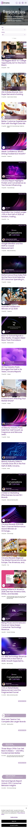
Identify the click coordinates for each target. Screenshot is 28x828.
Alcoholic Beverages (10, 596)
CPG (11, 126)
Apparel (8, 96)
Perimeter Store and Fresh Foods (17, 756)
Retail (8, 127)
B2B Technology (10, 533)
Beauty (12, 96)
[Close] (26, 808)
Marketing (9, 342)
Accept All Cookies (14, 825)
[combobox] (14, 29)
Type (2, 27)
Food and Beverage (15, 126)
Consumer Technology (11, 632)
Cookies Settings (14, 817)
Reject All (14, 821)
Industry (3, 32)
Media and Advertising (11, 250)
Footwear (15, 96)
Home (8, 67)
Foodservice (22, 126)
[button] (20, 3)
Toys (8, 219)
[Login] (17, 3)
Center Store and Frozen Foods (20, 596)
